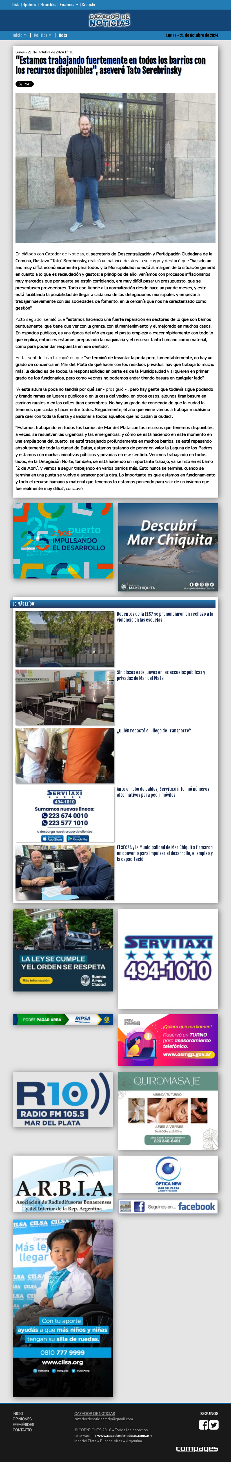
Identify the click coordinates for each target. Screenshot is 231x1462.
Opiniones (30, 5)
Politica (40, 35)
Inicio (15, 5)
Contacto (88, 5)
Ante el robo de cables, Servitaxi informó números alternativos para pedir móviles (163, 792)
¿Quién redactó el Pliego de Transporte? (154, 731)
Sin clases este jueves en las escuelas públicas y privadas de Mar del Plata (161, 675)
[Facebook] (204, 1427)
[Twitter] (213, 1427)
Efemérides (48, 5)
